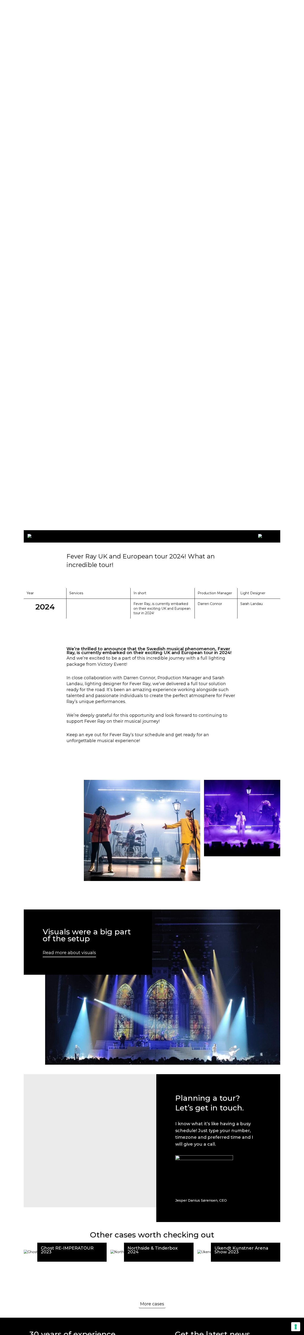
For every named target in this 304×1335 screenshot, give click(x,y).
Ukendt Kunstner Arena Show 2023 (241, 1250)
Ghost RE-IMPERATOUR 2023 (67, 1250)
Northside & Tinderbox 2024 (153, 1250)
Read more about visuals (69, 952)
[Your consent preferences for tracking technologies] (295, 1326)
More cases (152, 1304)
